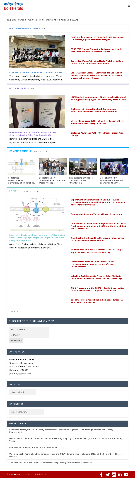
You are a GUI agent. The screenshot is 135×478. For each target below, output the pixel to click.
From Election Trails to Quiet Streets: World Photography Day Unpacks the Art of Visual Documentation (93, 264)
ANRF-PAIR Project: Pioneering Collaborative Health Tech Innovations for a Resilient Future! (96, 50)
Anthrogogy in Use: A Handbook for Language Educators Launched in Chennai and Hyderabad (94, 110)
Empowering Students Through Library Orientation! (81, 180)
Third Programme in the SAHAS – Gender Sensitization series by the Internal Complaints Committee (97, 289)
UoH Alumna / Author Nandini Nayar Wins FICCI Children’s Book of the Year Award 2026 (34, 133)
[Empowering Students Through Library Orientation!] (83, 166)
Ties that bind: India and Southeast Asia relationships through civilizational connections (97, 239)
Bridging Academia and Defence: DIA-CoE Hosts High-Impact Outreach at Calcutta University (97, 250)
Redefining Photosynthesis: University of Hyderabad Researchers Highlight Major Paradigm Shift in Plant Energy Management (37, 238)
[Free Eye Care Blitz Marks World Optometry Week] (37, 51)
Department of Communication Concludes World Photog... (53, 180)
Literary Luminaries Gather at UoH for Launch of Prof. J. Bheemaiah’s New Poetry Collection (98, 122)
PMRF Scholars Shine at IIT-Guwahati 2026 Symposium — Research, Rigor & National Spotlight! (97, 38)
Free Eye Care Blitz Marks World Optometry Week (35, 72)
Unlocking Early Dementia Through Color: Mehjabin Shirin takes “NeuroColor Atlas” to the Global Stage (96, 277)
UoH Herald (18, 474)
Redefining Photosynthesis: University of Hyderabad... (22, 180)
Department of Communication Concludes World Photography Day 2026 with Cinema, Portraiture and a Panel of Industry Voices (98, 202)
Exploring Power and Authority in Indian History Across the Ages (98, 134)
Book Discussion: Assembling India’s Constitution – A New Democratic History (97, 301)
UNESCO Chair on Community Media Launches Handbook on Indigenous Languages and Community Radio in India (99, 98)
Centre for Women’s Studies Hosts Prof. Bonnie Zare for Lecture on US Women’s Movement (97, 62)
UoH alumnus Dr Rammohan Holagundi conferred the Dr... (111, 180)
